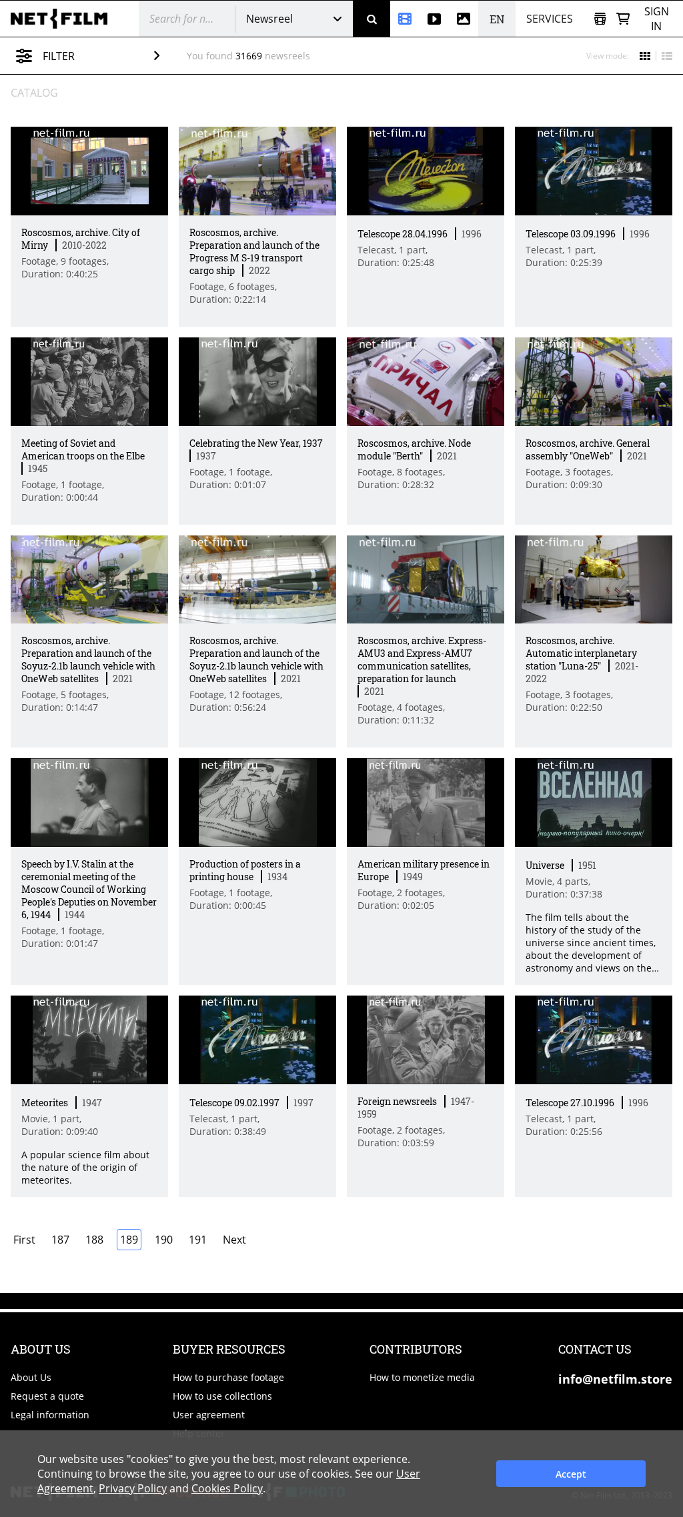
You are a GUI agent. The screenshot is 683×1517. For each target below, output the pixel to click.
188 (94, 1239)
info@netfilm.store (615, 1379)
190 (164, 1239)
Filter (59, 56)
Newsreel (269, 18)
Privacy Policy (133, 1488)
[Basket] (623, 19)
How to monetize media (422, 1377)
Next (234, 1239)
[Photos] (463, 19)
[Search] (371, 19)
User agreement (209, 1414)
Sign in (656, 18)
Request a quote (47, 1396)
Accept (571, 1474)
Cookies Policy (227, 1488)
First (24, 1239)
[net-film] (64, 19)
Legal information (50, 1414)
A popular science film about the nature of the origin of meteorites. (85, 1167)
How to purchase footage (228, 1377)
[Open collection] (600, 19)
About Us (31, 1377)
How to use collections (222, 1396)
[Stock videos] (434, 19)
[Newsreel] (405, 19)
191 (198, 1239)
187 (60, 1239)
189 (129, 1239)
